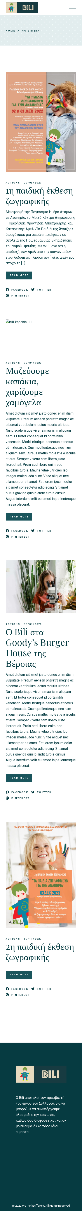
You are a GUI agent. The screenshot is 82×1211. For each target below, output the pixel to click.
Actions (13, 182)
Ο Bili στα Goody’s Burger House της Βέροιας (37, 647)
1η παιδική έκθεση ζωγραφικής (39, 195)
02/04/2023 (33, 363)
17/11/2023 (33, 938)
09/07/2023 (33, 624)
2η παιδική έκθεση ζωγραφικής (40, 951)
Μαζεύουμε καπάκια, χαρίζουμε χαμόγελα (27, 386)
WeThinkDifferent (33, 1205)
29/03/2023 (33, 182)
